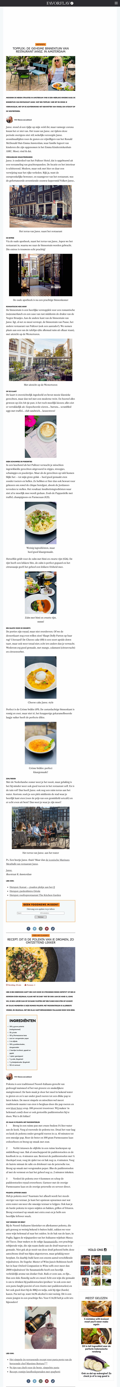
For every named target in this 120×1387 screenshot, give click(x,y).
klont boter (16, 1108)
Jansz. (9, 870)
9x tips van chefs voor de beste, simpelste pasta (34, 1367)
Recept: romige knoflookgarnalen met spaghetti (35, 1371)
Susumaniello (51, 1241)
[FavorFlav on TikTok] (53, 930)
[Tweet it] (34, 930)
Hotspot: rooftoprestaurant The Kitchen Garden (35, 895)
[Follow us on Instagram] (41, 930)
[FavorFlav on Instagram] (96, 1267)
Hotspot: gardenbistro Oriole (25, 891)
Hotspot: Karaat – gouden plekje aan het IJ (32, 887)
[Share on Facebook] (28, 930)
